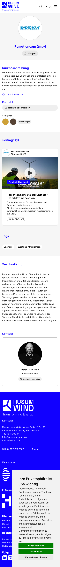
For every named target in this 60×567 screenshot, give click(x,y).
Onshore (8, 246)
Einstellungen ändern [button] (36, 557)
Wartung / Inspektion (29, 246)
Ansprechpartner (11, 527)
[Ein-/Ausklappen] (55, 6)
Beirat (5, 523)
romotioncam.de (14, 94)
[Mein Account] (50, 6)
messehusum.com (11, 440)
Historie (6, 520)
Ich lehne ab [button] (36, 551)
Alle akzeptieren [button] (36, 545)
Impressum (8, 539)
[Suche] (40, 6)
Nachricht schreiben (19, 107)
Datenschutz (9, 542)
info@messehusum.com (15, 437)
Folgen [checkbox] (32, 53)
